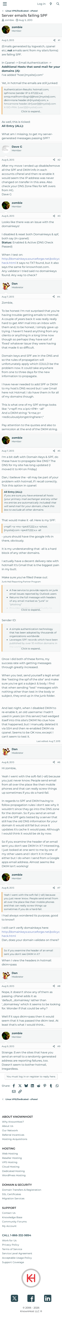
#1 (59, 40)
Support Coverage (13, 1262)
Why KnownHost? (13, 1121)
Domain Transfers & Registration (21, 1189)
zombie (9, 20)
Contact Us (9, 1212)
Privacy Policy (10, 1244)
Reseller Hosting (12, 1158)
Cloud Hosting (10, 1166)
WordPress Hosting (14, 1175)
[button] (5, 3)
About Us (7, 1126)
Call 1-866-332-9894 (16, 1235)
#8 (58, 986)
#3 (59, 215)
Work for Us (9, 1240)
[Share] (54, 40)
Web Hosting (10, 1153)
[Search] (57, 4)
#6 (58, 762)
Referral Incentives (13, 1134)
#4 (58, 296)
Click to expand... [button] (31, 111)
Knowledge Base (12, 1217)
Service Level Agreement (17, 1253)
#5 (59, 450)
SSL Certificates (11, 1194)
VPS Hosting (9, 1162)
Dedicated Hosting (13, 1171)
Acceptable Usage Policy (17, 1257)
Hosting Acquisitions (14, 1139)
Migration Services (13, 1198)
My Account (9, 1226)
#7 (58, 887)
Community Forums (14, 1221)
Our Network (10, 1130)
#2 (59, 159)
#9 (58, 1046)
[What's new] (50, 4)
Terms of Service (12, 1249)
